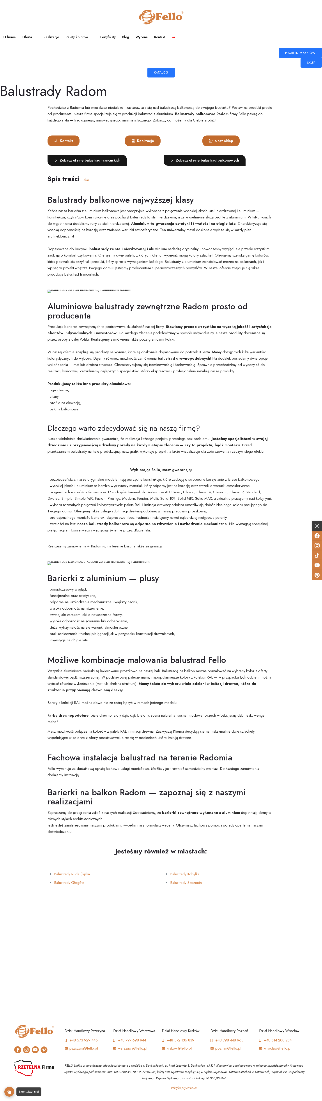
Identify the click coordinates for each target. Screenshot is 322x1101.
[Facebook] (317, 536)
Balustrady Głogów (69, 882)
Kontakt (159, 37)
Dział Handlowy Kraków (181, 1030)
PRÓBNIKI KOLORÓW (300, 52)
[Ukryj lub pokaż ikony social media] (317, 526)
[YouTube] (317, 565)
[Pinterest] (317, 575)
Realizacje (51, 37)
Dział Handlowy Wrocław (279, 1030)
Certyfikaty (108, 37)
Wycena (142, 37)
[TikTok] (317, 555)
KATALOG (161, 72)
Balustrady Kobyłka (184, 874)
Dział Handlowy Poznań (229, 1030)
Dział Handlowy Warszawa (134, 1030)
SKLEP (311, 62)
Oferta (27, 37)
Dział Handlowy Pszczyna (85, 1030)
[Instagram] (317, 545)
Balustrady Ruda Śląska (72, 874)
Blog (125, 37)
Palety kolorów (77, 37)
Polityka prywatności (184, 1088)
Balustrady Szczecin (186, 882)
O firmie (9, 37)
